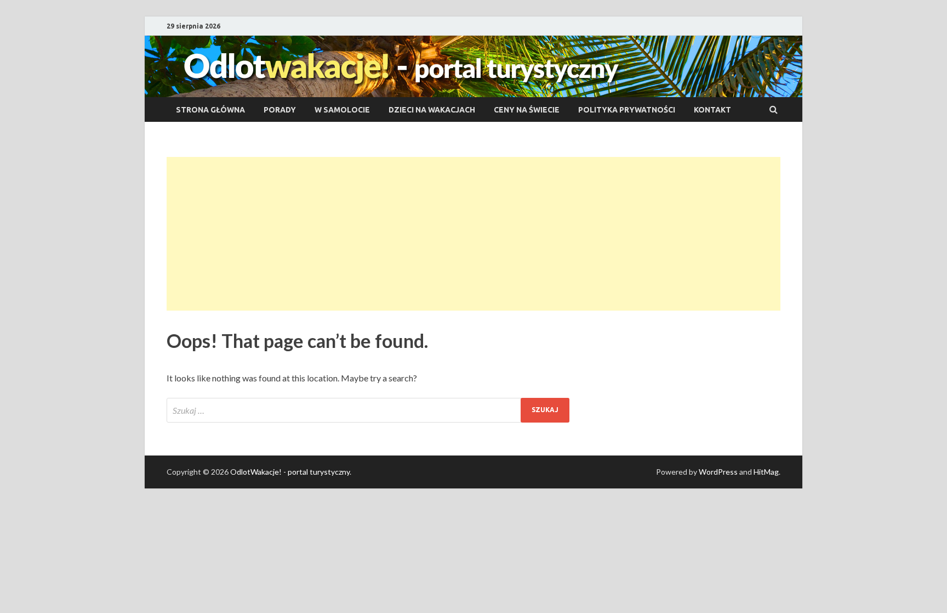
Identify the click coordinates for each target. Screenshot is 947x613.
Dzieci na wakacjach (432, 109)
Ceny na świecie (527, 109)
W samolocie (342, 109)
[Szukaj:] (368, 410)
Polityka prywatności (626, 109)
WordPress (718, 471)
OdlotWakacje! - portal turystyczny (290, 471)
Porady (280, 109)
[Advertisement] (473, 234)
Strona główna (210, 109)
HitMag (766, 471)
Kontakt (712, 109)
